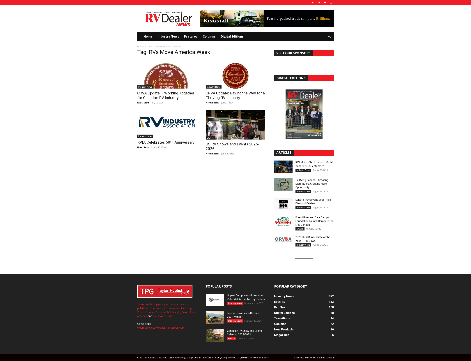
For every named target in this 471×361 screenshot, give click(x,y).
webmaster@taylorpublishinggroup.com (161, 327)
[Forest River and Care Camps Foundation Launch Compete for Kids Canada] (283, 222)
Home (148, 36)
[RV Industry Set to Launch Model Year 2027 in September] (283, 167)
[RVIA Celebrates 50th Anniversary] (167, 124)
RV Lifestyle (173, 312)
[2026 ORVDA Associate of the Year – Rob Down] (283, 241)
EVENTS (210, 138)
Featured (191, 36)
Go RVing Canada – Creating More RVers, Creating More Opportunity (311, 184)
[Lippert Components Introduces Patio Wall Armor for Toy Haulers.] (215, 300)
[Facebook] (313, 2)
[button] (329, 36)
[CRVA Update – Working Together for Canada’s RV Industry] (167, 74)
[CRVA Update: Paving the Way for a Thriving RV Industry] (235, 74)
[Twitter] (331, 2)
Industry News (168, 36)
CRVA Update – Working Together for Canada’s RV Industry (165, 95)
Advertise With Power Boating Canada (314, 357)
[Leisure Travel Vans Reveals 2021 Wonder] (215, 317)
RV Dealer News (162, 316)
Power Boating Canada (151, 312)
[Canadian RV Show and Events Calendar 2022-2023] (215, 335)
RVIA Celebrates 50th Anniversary (165, 142)
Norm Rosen (212, 102)
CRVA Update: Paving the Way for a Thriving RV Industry (235, 95)
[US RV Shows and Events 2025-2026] (235, 125)
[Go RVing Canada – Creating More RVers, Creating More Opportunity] (283, 184)
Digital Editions (232, 36)
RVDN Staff (143, 102)
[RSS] (325, 2)
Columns (209, 36)
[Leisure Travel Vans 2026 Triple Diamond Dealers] (283, 204)
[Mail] (319, 2)
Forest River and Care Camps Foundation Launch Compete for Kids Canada (314, 221)
